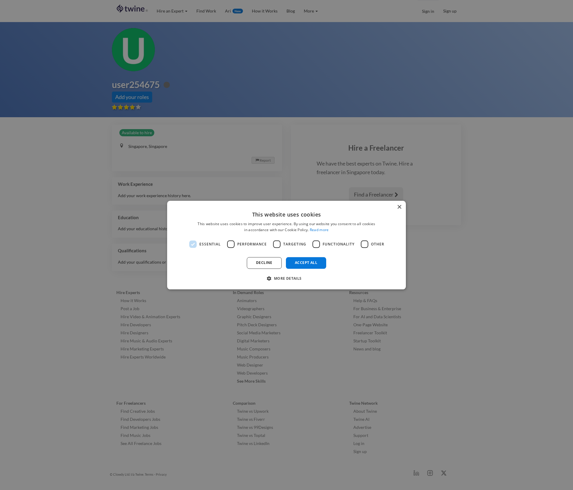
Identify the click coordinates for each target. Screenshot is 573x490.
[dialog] (286, 245)
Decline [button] (264, 262)
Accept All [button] (306, 262)
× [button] (399, 207)
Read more (319, 229)
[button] (286, 278)
